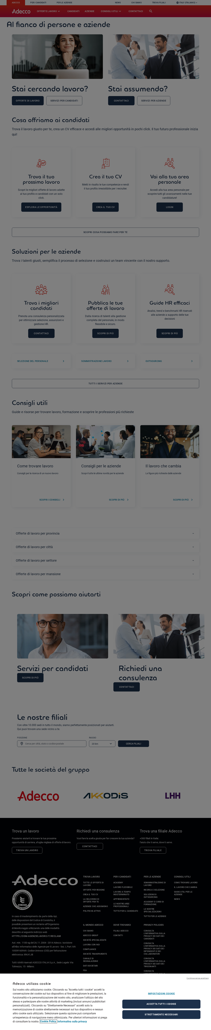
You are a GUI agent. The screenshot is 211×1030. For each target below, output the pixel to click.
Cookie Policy (48, 1021)
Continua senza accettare (198, 978)
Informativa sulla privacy (72, 1021)
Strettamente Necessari (161, 1014)
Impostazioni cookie (161, 993)
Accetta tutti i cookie (161, 1004)
